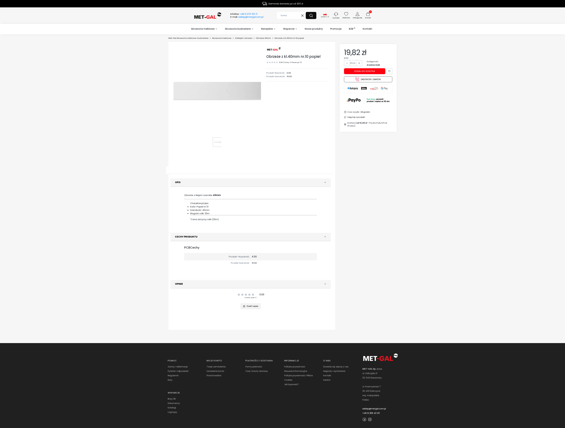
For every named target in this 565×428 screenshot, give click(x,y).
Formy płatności (253, 366)
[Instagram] (370, 419)
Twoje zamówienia (216, 366)
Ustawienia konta (215, 371)
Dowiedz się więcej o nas (335, 366)
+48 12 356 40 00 (371, 413)
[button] (311, 15)
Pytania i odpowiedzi (178, 371)
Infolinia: (243, 14)
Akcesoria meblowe (221, 38)
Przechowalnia (214, 375)
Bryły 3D (172, 398)
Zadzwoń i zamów (371, 79)
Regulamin (173, 375)
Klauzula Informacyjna (295, 371)
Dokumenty (174, 403)
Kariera (326, 379)
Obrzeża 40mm (263, 38)
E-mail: (246, 16)
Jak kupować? (291, 384)
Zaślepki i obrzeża (243, 38)
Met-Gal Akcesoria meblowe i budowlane (188, 38)
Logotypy (172, 412)
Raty (170, 379)
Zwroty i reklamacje (178, 366)
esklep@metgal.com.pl (374, 408)
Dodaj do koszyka (364, 71)
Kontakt (327, 375)
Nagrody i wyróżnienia (334, 371)
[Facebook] (364, 419)
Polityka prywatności (294, 366)
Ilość (346, 58)
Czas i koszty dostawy (256, 371)
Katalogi (172, 407)
